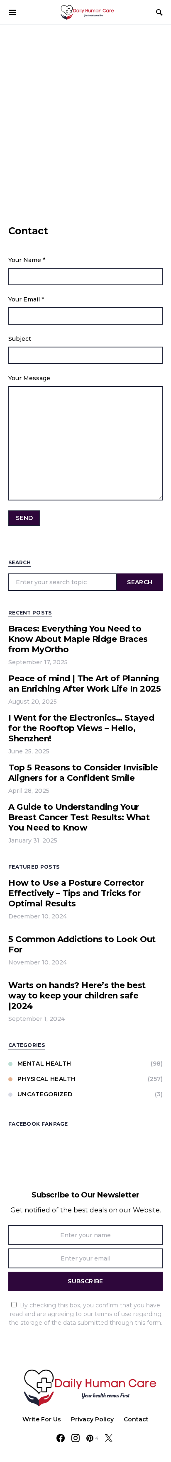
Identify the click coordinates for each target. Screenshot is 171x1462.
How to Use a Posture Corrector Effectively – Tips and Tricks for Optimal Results (76, 893)
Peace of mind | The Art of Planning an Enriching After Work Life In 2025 (84, 683)
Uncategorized (45, 1094)
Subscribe (85, 1281)
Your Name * (26, 260)
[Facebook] (60, 1438)
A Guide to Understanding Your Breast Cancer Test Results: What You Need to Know (78, 817)
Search (139, 582)
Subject (19, 338)
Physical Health (46, 1079)
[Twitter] (109, 1438)
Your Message (29, 378)
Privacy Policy (92, 1419)
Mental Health (44, 1063)
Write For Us (41, 1419)
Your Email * (26, 299)
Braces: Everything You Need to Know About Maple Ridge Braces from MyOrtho (78, 639)
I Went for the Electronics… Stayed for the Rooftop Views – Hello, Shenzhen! (81, 728)
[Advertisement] (85, 114)
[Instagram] (75, 1438)
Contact (136, 1419)
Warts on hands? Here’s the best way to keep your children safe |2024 (77, 995)
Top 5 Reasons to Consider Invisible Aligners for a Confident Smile (83, 773)
